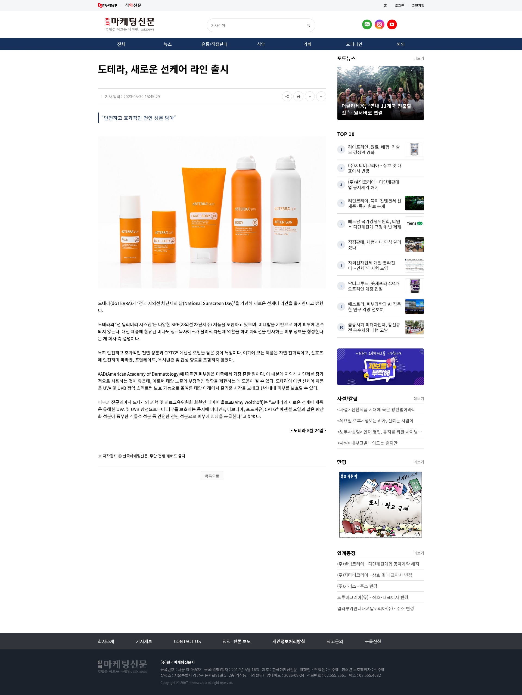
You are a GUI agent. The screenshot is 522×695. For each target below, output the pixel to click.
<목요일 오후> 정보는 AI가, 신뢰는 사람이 (375, 420)
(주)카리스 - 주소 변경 (357, 586)
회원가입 (418, 5)
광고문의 (335, 641)
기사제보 (144, 641)
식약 (261, 44)
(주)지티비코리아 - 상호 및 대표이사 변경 (374, 575)
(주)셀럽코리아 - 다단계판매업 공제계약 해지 (378, 563)
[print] (298, 96)
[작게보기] (321, 96)
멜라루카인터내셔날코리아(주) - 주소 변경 (375, 608)
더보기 (419, 58)
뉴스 (168, 44)
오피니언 (354, 44)
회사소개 (106, 641)
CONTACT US (187, 641)
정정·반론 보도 (237, 641)
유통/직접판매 (214, 44)
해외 (401, 44)
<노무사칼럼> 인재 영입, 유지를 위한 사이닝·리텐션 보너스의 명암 (380, 431)
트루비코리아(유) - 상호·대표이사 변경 (372, 597)
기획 (307, 44)
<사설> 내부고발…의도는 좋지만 (367, 443)
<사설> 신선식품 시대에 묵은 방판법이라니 (376, 409)
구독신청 (373, 641)
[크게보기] (310, 96)
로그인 (399, 5)
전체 (121, 44)
